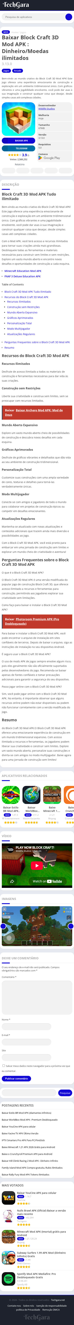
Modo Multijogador (18, 328)
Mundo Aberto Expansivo (22, 312)
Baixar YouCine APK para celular (19, 1126)
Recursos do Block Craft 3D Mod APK (26, 297)
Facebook (8, 170)
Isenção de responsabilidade (51, 1305)
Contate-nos (14, 1305)
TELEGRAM (21, 148)
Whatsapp (65, 170)
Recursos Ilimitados (19, 301)
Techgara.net (58, 1300)
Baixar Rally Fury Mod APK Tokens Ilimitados (25, 1174)
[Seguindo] (71, 926)
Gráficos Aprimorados (20, 318)
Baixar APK (21, 140)
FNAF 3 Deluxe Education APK (22, 276)
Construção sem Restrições (23, 307)
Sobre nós (28, 1305)
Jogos (23, 32)
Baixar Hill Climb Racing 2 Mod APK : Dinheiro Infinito (30, 1160)
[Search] (68, 17)
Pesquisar (65, 1093)
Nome (6, 1019)
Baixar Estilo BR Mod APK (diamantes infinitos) (26, 1112)
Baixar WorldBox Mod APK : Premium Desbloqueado (30, 1119)
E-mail (6, 1035)
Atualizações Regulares (21, 334)
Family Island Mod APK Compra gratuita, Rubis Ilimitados (32, 1167)
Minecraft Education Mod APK (22, 271)
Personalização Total (19, 323)
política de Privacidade (28, 1309)
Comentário (9, 977)
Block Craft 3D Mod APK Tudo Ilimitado (27, 291)
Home (14, 32)
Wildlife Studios (46, 108)
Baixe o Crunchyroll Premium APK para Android (27, 1154)
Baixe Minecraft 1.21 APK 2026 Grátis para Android (28, 1147)
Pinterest (37, 170)
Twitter (22, 170)
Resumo (9, 347)
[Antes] (3, 926)
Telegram (51, 170)
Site (4, 1050)
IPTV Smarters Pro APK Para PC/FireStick (23, 1140)
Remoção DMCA (51, 1309)
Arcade (17, 70)
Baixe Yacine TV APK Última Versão (20, 1133)
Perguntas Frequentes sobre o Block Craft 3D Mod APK (37, 342)
